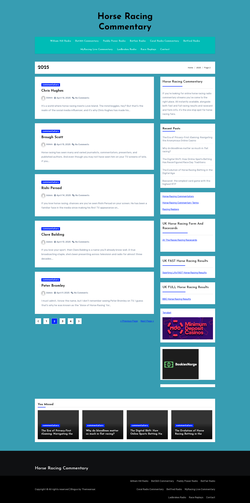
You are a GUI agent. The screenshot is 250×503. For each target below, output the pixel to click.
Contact (165, 49)
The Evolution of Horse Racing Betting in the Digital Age (189, 433)
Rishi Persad (51, 188)
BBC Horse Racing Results (176, 299)
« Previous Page (129, 321)
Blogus (74, 489)
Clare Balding (52, 234)
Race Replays (148, 49)
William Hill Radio (60, 41)
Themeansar (88, 489)
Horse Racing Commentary (61, 468)
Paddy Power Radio (114, 41)
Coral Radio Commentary (164, 41)
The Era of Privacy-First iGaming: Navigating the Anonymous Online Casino (57, 433)
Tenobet (166, 312)
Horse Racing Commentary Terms (180, 202)
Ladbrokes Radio (126, 49)
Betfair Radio (138, 41)
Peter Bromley (53, 286)
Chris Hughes (52, 91)
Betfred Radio (191, 41)
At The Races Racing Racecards (179, 240)
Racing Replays (170, 209)
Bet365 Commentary (87, 41)
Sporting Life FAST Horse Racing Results (184, 272)
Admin (49, 98)
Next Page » (147, 321)
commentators (51, 85)
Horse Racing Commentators (178, 196)
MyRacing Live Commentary (96, 49)
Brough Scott (52, 137)
